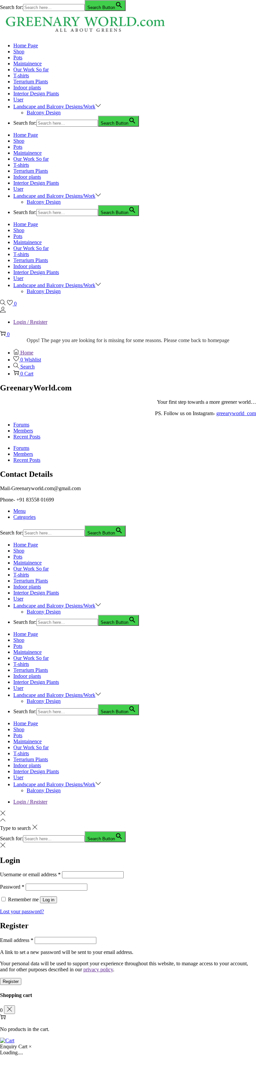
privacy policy (98, 969)
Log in (48, 899)
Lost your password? (22, 911)
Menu (19, 511)
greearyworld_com (236, 413)
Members (23, 430)
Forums (21, 424)
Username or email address (30, 874)
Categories (24, 517)
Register (11, 981)
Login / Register (30, 322)
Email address (16, 940)
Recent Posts (26, 436)
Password (12, 887)
